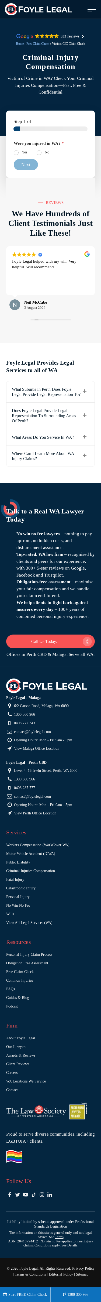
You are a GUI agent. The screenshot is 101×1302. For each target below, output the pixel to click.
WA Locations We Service (26, 1081)
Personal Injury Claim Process (29, 954)
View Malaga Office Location (36, 748)
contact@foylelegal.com (32, 732)
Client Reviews (17, 1064)
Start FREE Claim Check (27, 1295)
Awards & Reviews (20, 1055)
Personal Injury (18, 897)
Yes (24, 152)
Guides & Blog (17, 998)
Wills (10, 914)
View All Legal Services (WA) (29, 923)
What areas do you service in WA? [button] (43, 437)
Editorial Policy (61, 1274)
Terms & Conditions (30, 1274)
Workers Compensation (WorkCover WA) (37, 845)
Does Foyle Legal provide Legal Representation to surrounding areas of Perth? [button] (44, 415)
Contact (12, 1090)
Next (25, 164)
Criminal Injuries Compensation (30, 871)
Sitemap (82, 1274)
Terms (59, 1237)
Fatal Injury (15, 880)
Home (20, 44)
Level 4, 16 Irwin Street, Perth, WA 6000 (45, 771)
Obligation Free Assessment (27, 963)
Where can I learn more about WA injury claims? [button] (43, 456)
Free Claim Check (37, 44)
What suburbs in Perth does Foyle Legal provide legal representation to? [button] (46, 392)
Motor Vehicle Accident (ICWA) (30, 854)
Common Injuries (19, 980)
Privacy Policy (83, 1268)
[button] (92, 9)
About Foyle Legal (20, 1038)
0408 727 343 (24, 723)
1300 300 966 (24, 714)
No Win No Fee (18, 905)
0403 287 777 (24, 788)
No (47, 152)
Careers (12, 1073)
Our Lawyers (16, 1047)
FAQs (10, 989)
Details (72, 1245)
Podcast (12, 1006)
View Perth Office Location (34, 813)
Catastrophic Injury (21, 888)
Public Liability (18, 862)
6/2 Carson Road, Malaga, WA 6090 (41, 706)
